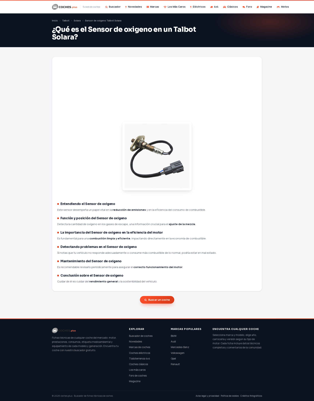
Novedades (135, 6)
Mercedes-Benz (180, 347)
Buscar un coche (159, 299)
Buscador (115, 6)
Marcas (154, 6)
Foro (249, 6)
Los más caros (137, 369)
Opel (173, 358)
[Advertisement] (157, 93)
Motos (285, 6)
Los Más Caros (177, 6)
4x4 (216, 6)
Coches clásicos (138, 364)
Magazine (266, 6)
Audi (173, 341)
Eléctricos (199, 6)
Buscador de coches (140, 336)
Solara (77, 20)
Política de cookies (230, 395)
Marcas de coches (139, 347)
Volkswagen (177, 353)
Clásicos (232, 6)
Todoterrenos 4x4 (139, 358)
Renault (175, 364)
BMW (174, 336)
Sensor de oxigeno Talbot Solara (103, 20)
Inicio (55, 20)
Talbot (65, 20)
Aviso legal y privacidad (207, 395)
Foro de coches (138, 375)
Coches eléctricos (139, 353)
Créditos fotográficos (251, 395)
